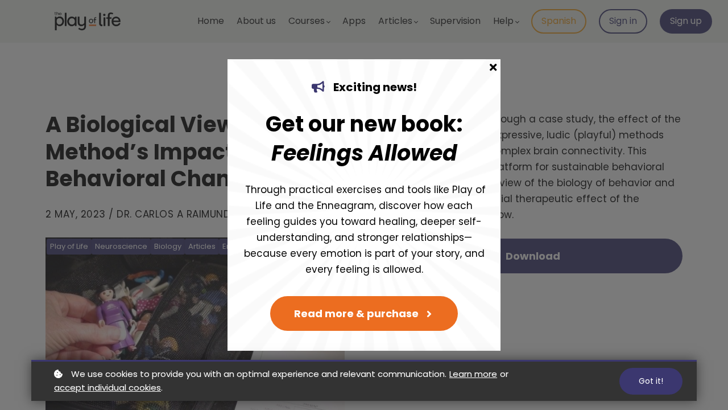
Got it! (651, 381)
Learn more (473, 374)
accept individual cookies (107, 387)
